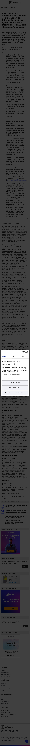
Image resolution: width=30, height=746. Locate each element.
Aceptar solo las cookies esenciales (15, 392)
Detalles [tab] (15, 356)
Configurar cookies (14, 387)
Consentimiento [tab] (6, 356)
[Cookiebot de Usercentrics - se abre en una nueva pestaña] (21, 352)
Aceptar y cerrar (15, 382)
